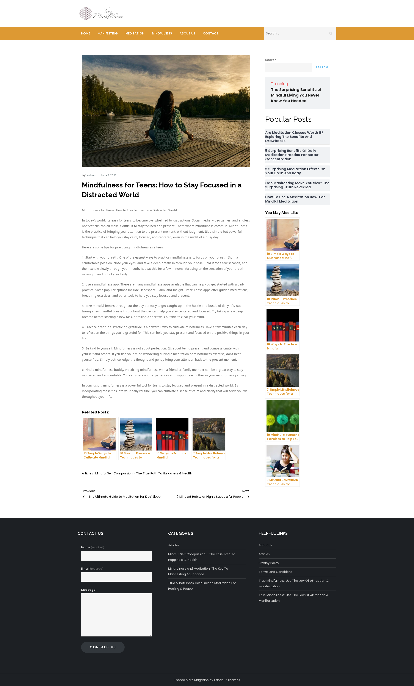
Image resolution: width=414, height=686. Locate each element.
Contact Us (103, 647)
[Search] (330, 33)
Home (85, 33)
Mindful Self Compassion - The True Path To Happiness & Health (143, 473)
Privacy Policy (269, 563)
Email (92, 568)
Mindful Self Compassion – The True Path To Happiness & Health (201, 557)
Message (88, 590)
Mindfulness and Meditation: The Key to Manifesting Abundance (198, 571)
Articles (87, 473)
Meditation (134, 33)
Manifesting (108, 33)
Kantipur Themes (227, 680)
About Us (187, 33)
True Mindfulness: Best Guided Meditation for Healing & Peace (202, 586)
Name (92, 547)
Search (270, 60)
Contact (210, 33)
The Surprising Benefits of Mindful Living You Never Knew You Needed (296, 95)
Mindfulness (162, 33)
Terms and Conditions (275, 572)
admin (91, 175)
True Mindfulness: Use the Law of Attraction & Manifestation (294, 583)
